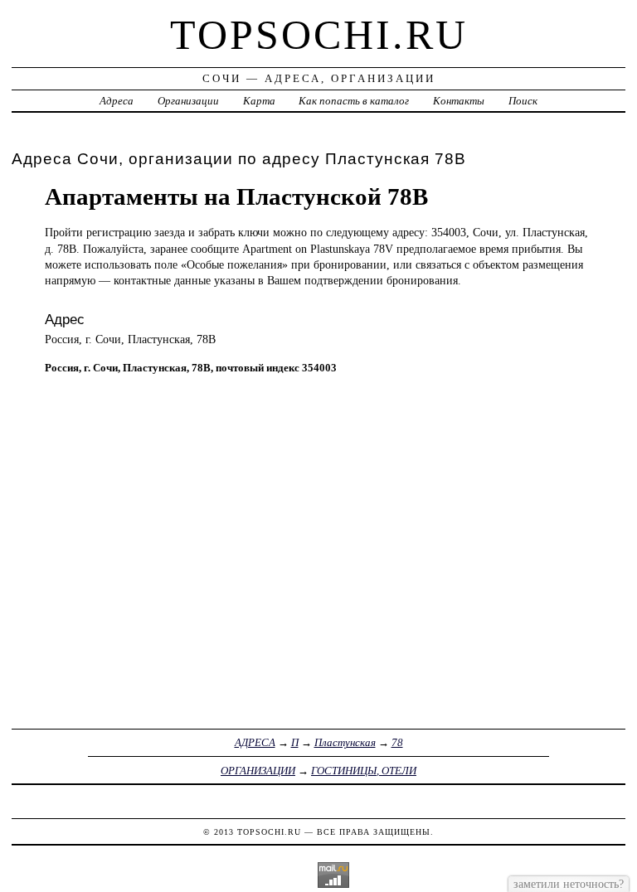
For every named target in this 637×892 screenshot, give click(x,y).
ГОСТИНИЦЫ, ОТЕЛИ (363, 770)
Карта (259, 101)
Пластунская (345, 742)
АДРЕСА (255, 742)
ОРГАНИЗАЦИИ (258, 770)
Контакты (458, 101)
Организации (188, 101)
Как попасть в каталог (354, 101)
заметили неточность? (568, 883)
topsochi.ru (319, 35)
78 (397, 742)
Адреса (117, 101)
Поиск (522, 101)
